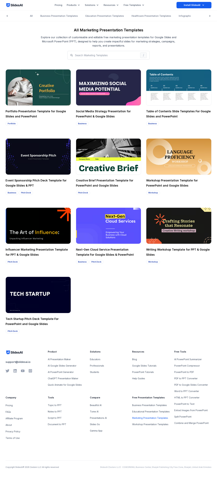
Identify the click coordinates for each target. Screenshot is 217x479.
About (9, 425)
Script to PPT (55, 418)
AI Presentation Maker (59, 359)
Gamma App (96, 430)
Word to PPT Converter (186, 391)
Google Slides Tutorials (144, 365)
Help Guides (138, 378)
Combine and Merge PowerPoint (191, 423)
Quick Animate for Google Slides (65, 384)
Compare (95, 397)
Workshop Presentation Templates (150, 424)
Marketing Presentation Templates (150, 418)
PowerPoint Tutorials (143, 372)
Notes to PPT (55, 411)
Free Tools (180, 351)
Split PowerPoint (182, 416)
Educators (95, 359)
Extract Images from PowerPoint (191, 410)
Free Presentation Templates (148, 397)
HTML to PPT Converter (187, 397)
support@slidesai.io (18, 362)
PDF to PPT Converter (186, 378)
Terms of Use (13, 438)
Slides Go (95, 424)
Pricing (9, 405)
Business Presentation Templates (149, 405)
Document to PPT (57, 424)
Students (94, 372)
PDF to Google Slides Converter (191, 384)
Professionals (97, 365)
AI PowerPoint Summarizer (188, 359)
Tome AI (94, 411)
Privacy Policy (13, 431)
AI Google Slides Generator (62, 365)
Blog (134, 359)
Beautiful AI (96, 405)
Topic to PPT (55, 405)
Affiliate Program (14, 418)
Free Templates (132, 5)
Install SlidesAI (192, 5)
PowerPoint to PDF (184, 372)
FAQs (8, 412)
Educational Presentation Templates (151, 411)
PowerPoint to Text (184, 404)
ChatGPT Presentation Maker (63, 378)
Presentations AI (98, 418)
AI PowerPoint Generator (61, 372)
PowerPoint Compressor (187, 365)
